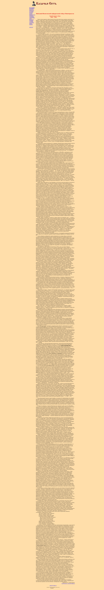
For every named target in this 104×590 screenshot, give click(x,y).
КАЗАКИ (31, 8)
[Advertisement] (55, 9)
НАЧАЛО (31, 27)
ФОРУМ (31, 24)
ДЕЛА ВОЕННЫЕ (31, 19)
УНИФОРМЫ (32, 17)
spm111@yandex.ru (71, 583)
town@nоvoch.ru (65, 583)
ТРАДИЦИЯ (31, 16)
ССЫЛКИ (31, 21)
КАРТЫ (30, 13)
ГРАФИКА (31, 15)
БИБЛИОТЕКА (32, 14)
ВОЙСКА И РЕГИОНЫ (31, 10)
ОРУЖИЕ (31, 20)
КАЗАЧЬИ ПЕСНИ (31, 12)
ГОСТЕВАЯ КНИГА (31, 23)
